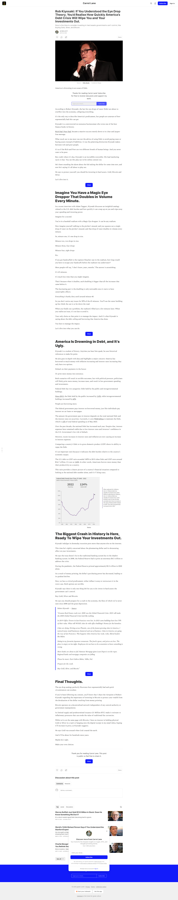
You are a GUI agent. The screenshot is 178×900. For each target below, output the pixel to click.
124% (77, 462)
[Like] (57, 37)
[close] (106, 831)
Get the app (98, 891)
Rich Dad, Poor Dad (63, 131)
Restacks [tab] (67, 784)
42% (74, 399)
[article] (89, 817)
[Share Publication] (155, 3)
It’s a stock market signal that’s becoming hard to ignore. (73, 817)
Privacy (88, 887)
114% (99, 396)
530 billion (99, 419)
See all (59, 859)
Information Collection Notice (88, 863)
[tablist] (63, 784)
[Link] (52, 196)
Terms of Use (98, 861)
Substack (80, 896)
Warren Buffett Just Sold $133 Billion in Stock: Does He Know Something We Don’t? (78, 813)
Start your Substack (84, 891)
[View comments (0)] (61, 37)
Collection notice (101, 887)
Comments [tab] (59, 784)
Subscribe (162, 3)
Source (89, 527)
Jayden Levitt (64, 31)
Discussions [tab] (69, 807)
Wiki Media (86, 83)
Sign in (172, 3)
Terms (93, 887)
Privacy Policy (103, 863)
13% (63, 421)
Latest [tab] (62, 807)
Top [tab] (57, 807)
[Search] (151, 3)
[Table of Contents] (2, 450)
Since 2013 (59, 396)
